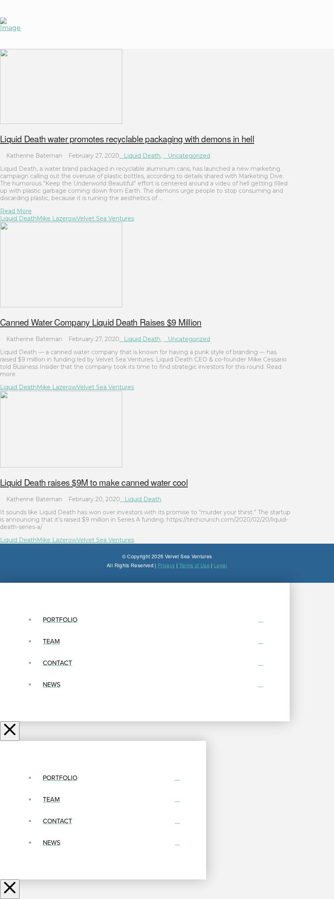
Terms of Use (194, 565)
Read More (16, 211)
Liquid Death (142, 155)
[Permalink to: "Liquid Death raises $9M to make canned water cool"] (61, 465)
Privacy (166, 565)
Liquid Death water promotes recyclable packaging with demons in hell (127, 138)
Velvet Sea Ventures (105, 218)
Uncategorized (189, 155)
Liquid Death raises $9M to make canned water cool (94, 482)
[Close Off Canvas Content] (10, 731)
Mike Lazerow (57, 218)
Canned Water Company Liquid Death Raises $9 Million (101, 322)
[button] (239, 24)
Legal (220, 565)
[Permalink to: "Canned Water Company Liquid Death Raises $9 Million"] (61, 305)
